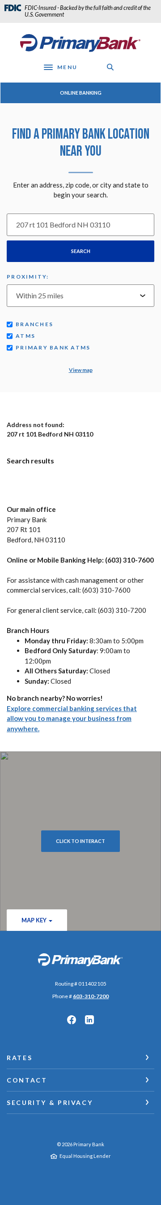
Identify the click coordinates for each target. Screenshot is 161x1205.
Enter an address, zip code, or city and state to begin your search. (80, 190)
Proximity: (28, 276)
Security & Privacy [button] (50, 1102)
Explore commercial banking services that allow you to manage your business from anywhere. (72, 718)
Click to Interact (80, 841)
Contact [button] (27, 1080)
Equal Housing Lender (85, 1156)
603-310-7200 (91, 996)
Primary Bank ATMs (53, 347)
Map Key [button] (34, 920)
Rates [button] (19, 1057)
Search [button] (80, 251)
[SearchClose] (110, 67)
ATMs (25, 335)
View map (81, 370)
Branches (34, 324)
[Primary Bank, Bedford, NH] (80, 43)
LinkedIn (89, 1019)
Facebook (71, 1019)
